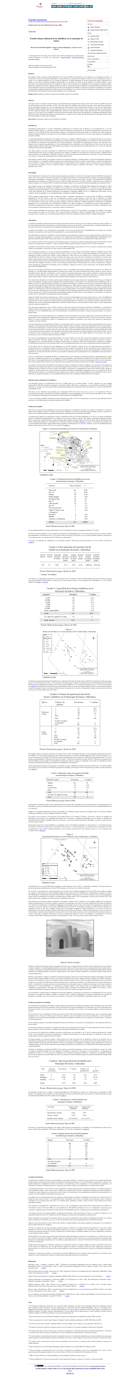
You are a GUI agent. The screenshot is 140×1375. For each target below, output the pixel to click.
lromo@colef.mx (66, 57)
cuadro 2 (31, 542)
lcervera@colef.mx (34, 59)
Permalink (93, 70)
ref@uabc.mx (70, 1373)
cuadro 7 (63, 1095)
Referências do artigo (96, 42)
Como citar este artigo (97, 44)
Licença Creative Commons (98, 1366)
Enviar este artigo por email (98, 53)
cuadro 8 (85, 1129)
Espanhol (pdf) (94, 36)
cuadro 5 (33, 769)
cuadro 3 (38, 582)
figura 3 (42, 830)
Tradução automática (96, 50)
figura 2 (45, 582)
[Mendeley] (88, 64)
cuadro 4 (33, 686)
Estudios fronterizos (37, 20)
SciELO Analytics (95, 27)
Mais (91, 64)
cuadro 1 (66, 425)
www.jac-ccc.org (101, 362)
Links (43, 1268)
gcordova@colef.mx (78, 57)
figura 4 (60, 905)
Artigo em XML (94, 39)
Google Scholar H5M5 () (99, 30)
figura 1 (82, 422)
